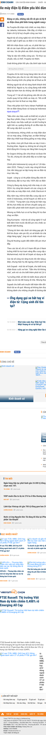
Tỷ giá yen (41, 699)
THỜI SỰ (8, 714)
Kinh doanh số (17, 398)
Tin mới (8, 478)
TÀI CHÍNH (40, 714)
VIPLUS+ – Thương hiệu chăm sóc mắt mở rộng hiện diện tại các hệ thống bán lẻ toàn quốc (12, 573)
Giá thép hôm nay (9, 703)
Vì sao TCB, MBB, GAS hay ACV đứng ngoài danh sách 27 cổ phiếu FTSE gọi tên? (12, 548)
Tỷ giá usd (32, 699)
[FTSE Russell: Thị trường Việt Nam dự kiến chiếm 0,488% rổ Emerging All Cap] (22, 624)
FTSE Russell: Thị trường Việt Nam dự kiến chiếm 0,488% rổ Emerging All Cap (19, 601)
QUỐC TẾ (32, 714)
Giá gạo (39, 703)
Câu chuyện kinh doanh (26, 2)
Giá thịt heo (31, 703)
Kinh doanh (7, 2)
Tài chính (7, 489)
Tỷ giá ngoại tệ (22, 699)
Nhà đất (6, 499)
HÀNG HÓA (24, 714)
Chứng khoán (8, 510)
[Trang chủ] (2, 19)
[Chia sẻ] (2, 25)
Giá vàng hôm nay (9, 699)
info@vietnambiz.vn (14, 731)
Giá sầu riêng (21, 703)
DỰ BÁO (16, 714)
